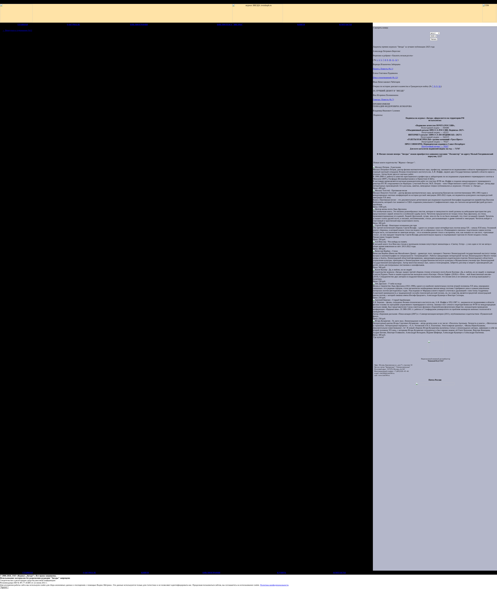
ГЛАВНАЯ (23, 24)
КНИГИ (301, 24)
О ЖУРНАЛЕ (73, 24)
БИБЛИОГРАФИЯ (139, 24)
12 (396, 60)
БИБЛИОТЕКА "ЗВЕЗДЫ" (230, 24)
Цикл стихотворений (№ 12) (385, 77)
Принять (4, 588)
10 (390, 60)
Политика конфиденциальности (274, 585)
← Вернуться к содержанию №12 (17, 30)
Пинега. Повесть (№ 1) (383, 69)
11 (393, 60)
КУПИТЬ (281, 573)
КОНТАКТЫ (345, 24)
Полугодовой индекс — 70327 (435, 146)
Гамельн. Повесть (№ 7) (383, 99)
